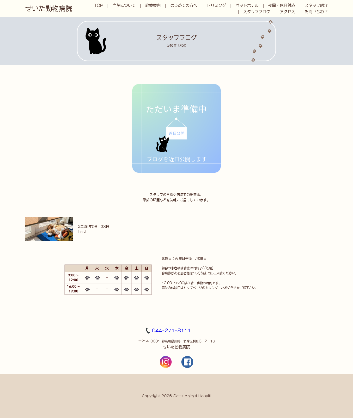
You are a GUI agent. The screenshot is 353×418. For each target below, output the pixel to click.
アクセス (287, 11)
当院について (124, 5)
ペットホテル (247, 5)
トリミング (216, 5)
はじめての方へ (183, 5)
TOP (98, 5)
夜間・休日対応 (281, 5)
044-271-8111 (171, 330)
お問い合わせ (316, 11)
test (82, 232)
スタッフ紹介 (316, 5)
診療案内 (153, 5)
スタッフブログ (256, 11)
